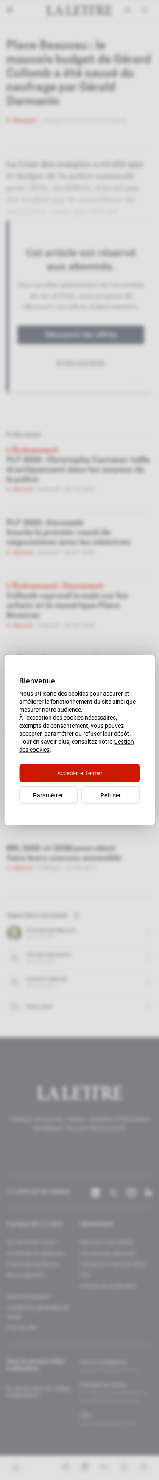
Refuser (110, 795)
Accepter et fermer (79, 773)
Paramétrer (48, 795)
